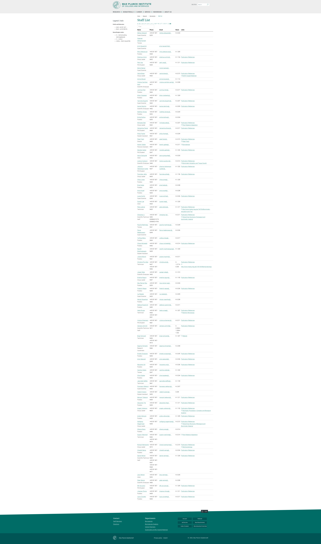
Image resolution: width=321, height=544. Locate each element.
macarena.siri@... (164, 364)
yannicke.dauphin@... (165, 101)
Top (205, 511)
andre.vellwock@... (164, 416)
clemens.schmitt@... (165, 326)
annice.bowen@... (164, 79)
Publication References (188, 57)
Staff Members (117, 521)
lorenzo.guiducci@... (165, 161)
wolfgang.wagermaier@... (166, 421)
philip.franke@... (164, 133)
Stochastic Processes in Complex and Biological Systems (196, 412)
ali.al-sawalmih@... (165, 46)
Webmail (200, 518)
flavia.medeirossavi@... (166, 230)
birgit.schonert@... (164, 336)
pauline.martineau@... (165, 225)
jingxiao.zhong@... (164, 491)
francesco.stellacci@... (166, 386)
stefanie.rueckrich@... (165, 305)
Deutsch (194, 4)
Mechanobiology (187, 447)
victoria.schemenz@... (165, 320)
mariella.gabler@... (164, 150)
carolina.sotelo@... (164, 370)
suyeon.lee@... (163, 201)
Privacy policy (158, 538)
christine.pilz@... (164, 262)
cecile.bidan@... (164, 73)
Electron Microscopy (188, 313)
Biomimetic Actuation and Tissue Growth (194, 163)
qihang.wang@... (164, 429)
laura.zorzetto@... (164, 497)
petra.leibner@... (164, 207)
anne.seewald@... (164, 359)
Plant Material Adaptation (190, 125)
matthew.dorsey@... (165, 112)
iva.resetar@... (163, 294)
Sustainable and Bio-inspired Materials (156, 530)
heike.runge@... (163, 310)
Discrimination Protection (200, 526)
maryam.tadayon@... (165, 397)
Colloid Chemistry (150, 527)
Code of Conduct (185, 526)
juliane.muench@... (165, 256)
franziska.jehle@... (164, 174)
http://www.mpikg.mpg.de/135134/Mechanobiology (196, 267)
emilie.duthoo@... (164, 117)
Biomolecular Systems (151, 524)
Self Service (185, 522)
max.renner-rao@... (165, 283)
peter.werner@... (164, 480)
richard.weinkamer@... (166, 445)
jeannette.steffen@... (165, 381)
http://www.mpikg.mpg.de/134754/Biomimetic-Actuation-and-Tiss (195, 210)
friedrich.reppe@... (164, 288)
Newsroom (157, 12)
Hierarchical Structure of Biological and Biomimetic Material (193, 425)
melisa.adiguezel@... (165, 33)
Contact (116, 518)
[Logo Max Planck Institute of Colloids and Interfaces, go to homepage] (144, 5)
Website (184, 336)
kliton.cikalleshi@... (165, 95)
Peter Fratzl (185, 141)
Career (139, 12)
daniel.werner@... (164, 456)
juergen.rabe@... (164, 272)
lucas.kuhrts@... (164, 196)
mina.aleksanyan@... (165, 52)
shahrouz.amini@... (165, 57)
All (170, 24)
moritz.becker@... (164, 68)
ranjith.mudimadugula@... (167, 249)
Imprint (165, 538)
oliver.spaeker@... (164, 375)
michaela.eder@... (164, 123)
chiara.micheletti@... (165, 243)
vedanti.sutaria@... (164, 392)
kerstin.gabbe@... (164, 144)
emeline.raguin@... (164, 277)
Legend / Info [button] (118, 21)
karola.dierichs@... (164, 106)
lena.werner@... (163, 475)
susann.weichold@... (165, 435)
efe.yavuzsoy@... (164, 486)
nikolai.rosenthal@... (165, 299)
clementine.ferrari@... (165, 128)
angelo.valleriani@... (165, 408)
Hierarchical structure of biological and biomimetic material (193, 218)
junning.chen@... (164, 90)
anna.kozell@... (163, 190)
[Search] (207, 4)
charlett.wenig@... (164, 450)
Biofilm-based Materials (189, 76)
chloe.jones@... (163, 179)
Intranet (185, 518)
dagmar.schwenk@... (165, 346)
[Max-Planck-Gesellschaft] (116, 538)
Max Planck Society (200, 522)
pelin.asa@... (163, 62)
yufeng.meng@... (164, 238)
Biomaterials (186, 144)
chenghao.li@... (164, 215)
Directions (116, 524)
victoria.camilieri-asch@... (167, 82)
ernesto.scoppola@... (165, 353)
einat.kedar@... (163, 185)
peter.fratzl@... (163, 139)
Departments (150, 518)
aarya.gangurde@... (165, 155)
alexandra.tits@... (164, 403)
